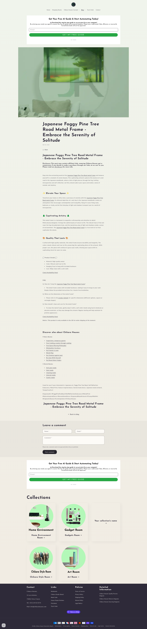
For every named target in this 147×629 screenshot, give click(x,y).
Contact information (110, 626)
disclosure (58, 167)
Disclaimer (54, 603)
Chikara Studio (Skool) (57, 594)
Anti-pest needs (51, 368)
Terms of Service (80, 591)
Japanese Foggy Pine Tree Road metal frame (81, 175)
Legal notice (101, 626)
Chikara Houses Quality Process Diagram (108, 594)
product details (63, 298)
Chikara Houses (40, 626)
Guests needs (50, 377)
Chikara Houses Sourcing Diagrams (109, 602)
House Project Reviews (57, 600)
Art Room (72, 577)
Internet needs (51, 375)
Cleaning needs (51, 372)
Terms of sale (93, 626)
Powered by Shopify (48, 626)
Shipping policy (84, 626)
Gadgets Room (72, 535)
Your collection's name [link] (106, 521)
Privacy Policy (79, 594)
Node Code (54, 597)
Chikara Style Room (40, 577)
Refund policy (58, 626)
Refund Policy (79, 600)
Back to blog (74, 414)
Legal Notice (78, 603)
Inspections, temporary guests (56, 340)
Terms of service (75, 626)
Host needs (49, 370)
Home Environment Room (41, 536)
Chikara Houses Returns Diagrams (109, 599)
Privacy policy (66, 626)
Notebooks (54, 591)
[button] (71, 10)
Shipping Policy (79, 597)
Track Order (54, 606)
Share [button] (46, 149)
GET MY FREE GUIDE (73, 35)
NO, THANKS (73, 484)
